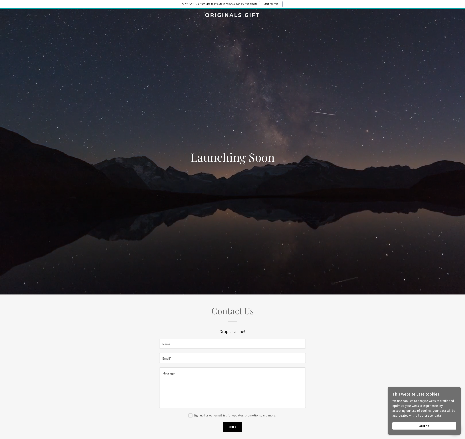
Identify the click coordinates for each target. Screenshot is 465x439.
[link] (232, 16)
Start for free (271, 4)
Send (232, 427)
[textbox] (232, 344)
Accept (424, 426)
